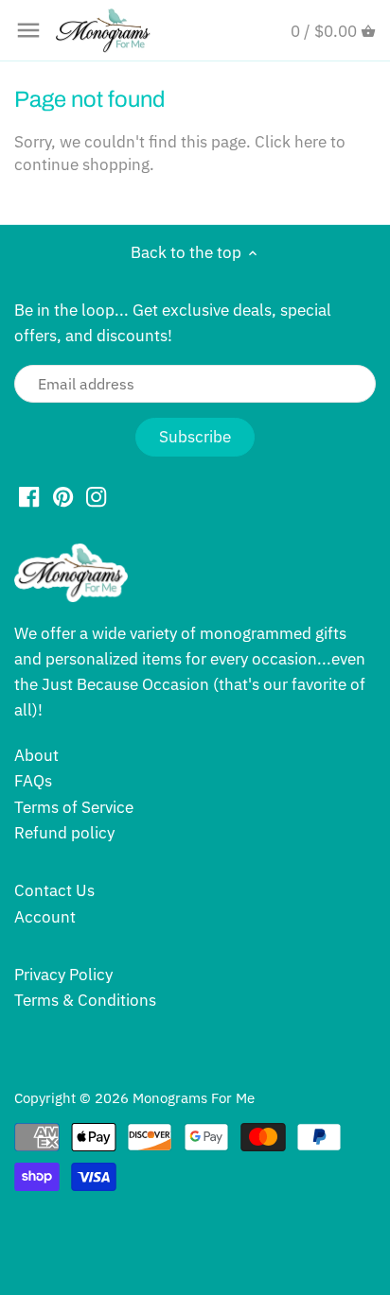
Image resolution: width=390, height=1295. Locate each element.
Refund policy (64, 832)
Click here (291, 141)
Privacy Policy (63, 974)
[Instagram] (96, 496)
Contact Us (54, 890)
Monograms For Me (194, 1097)
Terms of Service (73, 807)
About (36, 755)
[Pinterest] (63, 496)
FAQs (33, 780)
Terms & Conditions (85, 1000)
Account (45, 916)
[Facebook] (29, 496)
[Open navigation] (28, 30)
